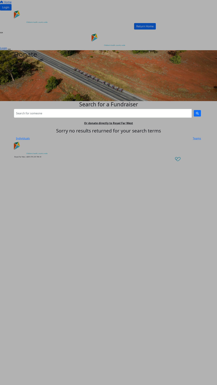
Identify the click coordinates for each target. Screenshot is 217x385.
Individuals (23, 138)
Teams (197, 138)
